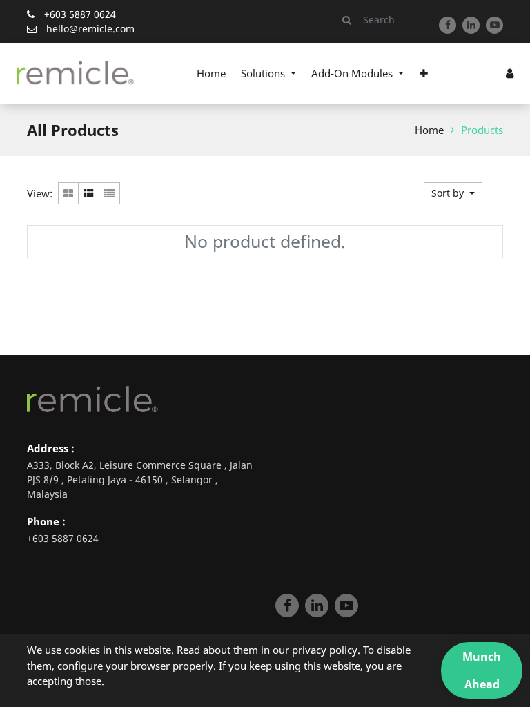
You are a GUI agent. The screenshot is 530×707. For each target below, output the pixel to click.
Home (429, 130)
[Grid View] (89, 193)
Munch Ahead (481, 670)
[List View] (109, 193)
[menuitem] (211, 73)
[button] (423, 73)
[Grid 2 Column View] (68, 193)
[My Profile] (509, 73)
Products (482, 130)
